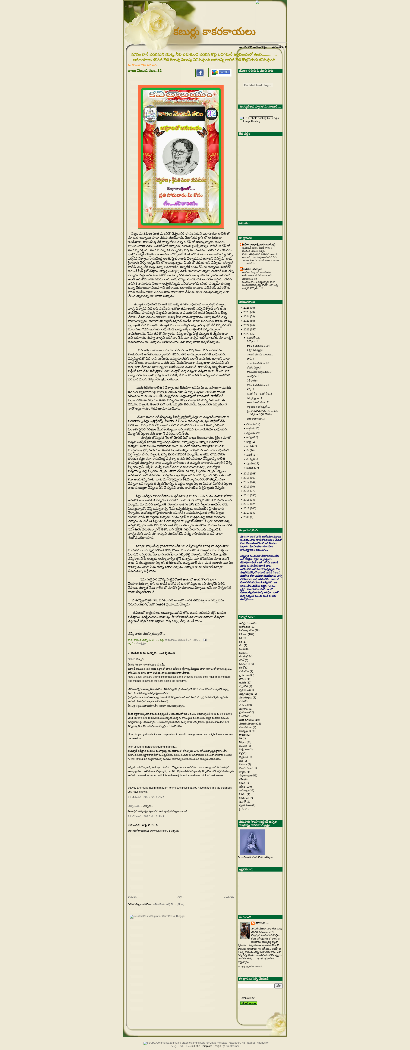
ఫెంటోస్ (243, 716)
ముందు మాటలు (247, 723)
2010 (246, 512)
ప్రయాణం (244, 712)
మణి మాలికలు (247, 719)
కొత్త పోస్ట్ (132, 897)
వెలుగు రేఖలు (246, 768)
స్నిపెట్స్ (243, 801)
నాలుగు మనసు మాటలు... (260, 354)
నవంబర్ (250, 424)
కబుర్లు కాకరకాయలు (214, 31)
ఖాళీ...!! (250, 358)
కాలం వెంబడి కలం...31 (258, 402)
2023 (246, 320)
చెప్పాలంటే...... (135, 805)
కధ (241, 641)
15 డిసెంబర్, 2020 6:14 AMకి (146, 796)
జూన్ (249, 446)
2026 (246, 307)
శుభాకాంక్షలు (245, 775)
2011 (246, 508)
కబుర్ (242, 652)
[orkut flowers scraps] (205, 1042)
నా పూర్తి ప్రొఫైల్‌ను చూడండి (250, 967)
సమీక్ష (242, 786)
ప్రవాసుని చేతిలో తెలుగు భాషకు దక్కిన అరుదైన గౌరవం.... (262, 413)
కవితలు (243, 664)
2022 (246, 325)
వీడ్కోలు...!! (252, 341)
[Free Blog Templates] (248, 1003)
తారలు (243, 678)
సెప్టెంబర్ (250, 432)
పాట (241, 701)
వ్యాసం (243, 771)
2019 (246, 473)
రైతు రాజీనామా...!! (256, 418)
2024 (246, 316)
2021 (246, 329)
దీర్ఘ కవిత (244, 686)
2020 (246, 334)
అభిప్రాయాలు (246, 623)
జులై (248, 441)
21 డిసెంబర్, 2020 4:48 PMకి (146, 816)
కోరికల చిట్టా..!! (254, 367)
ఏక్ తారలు (252, 380)
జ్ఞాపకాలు (244, 675)
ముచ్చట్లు (141, 643)
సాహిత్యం (244, 790)
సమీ (241, 779)
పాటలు (243, 705)
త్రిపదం (243, 682)
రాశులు (243, 734)
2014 (246, 495)
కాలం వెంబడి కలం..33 (258, 363)
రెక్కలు (243, 742)
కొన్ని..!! (250, 389)
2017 (246, 482)
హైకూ (242, 809)
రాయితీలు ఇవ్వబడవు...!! (259, 371)
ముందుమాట (246, 727)
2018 (246, 477)
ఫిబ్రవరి (250, 463)
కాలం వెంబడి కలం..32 (258, 384)
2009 (246, 517)
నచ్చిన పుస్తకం (246, 693)
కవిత (242, 660)
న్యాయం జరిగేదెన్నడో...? (258, 406)
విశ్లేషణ (243, 756)
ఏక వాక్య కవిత (247, 630)
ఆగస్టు (249, 437)
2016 (246, 486)
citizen (131, 659)
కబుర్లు (242, 656)
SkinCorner (232, 1046)
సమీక (242, 783)
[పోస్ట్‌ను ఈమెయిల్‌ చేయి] (204, 639)
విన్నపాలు (244, 749)
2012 (246, 503)
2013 (246, 499)
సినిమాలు (244, 798)
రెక (241, 738)
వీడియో (243, 764)
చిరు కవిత (244, 671)
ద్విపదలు (244, 690)
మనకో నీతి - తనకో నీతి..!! (259, 393)
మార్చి (249, 459)
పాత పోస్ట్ (229, 897)
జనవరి (249, 467)
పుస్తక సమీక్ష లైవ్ (255, 350)
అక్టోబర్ (250, 428)
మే (247, 450)
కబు (241, 645)
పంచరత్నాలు (246, 697)
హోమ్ (180, 897)
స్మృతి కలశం (245, 805)
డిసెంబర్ (250, 337)
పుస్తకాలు (244, 708)
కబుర (242, 649)
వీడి (241, 760)
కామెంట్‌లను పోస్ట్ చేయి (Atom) (168, 904)
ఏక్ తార (243, 634)
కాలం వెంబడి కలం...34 (258, 345)
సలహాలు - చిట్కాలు (252, 269)
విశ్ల (241, 753)
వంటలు (243, 745)
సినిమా (243, 794)
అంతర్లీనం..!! (253, 376)
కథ (241, 637)
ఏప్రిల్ (249, 454)
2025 (246, 312)
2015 (246, 490)
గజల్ (242, 667)
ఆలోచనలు (245, 626)
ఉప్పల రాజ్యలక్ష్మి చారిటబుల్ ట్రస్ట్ (258, 244)
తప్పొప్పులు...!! (254, 398)
